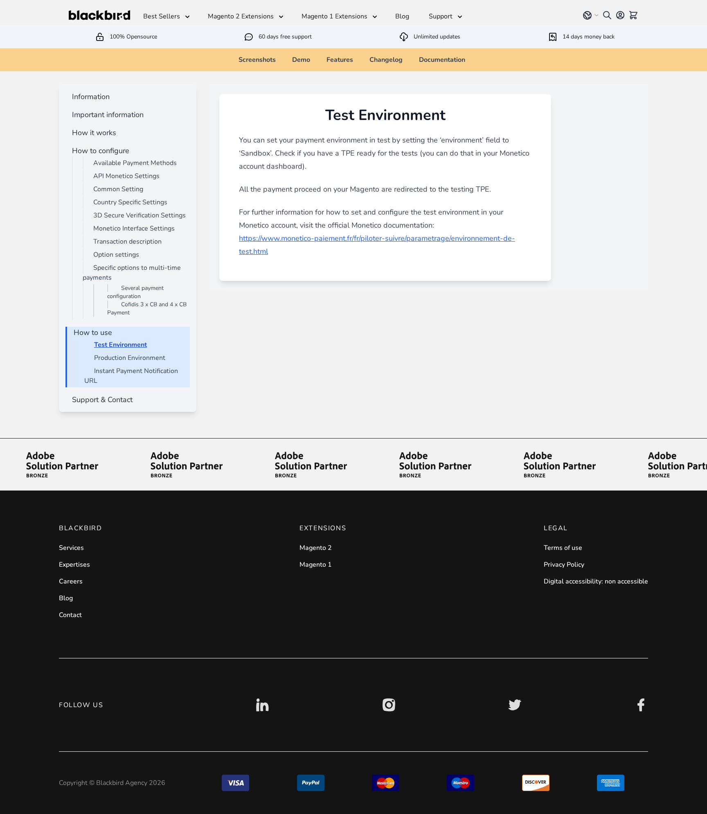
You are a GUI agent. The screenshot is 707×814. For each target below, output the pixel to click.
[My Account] (620, 15)
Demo (301, 59)
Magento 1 (315, 564)
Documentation (442, 59)
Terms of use (563, 547)
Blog (66, 598)
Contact (70, 615)
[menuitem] (89, 97)
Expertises (74, 564)
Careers (71, 581)
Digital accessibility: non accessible (596, 581)
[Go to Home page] (99, 15)
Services (71, 547)
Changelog (386, 59)
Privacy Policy (564, 564)
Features (339, 59)
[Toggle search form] (607, 15)
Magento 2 (315, 547)
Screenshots (257, 59)
